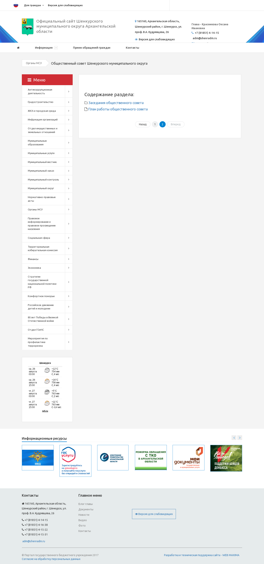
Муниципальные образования (37, 142)
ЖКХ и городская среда (42, 110)
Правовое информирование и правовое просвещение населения (42, 223)
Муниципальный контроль (43, 179)
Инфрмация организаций (43, 119)
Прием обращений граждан (91, 47)
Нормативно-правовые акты (42, 199)
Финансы (33, 259)
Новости (83, 514)
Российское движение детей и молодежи (41, 307)
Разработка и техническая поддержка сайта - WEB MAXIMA (201, 555)
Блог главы (85, 504)
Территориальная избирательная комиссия (43, 248)
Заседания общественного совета (116, 103)
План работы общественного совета (117, 109)
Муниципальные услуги (41, 153)
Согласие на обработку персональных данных (51, 559)
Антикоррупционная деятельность (40, 91)
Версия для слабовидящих (65, 5)
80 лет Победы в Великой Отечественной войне (43, 319)
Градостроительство (40, 102)
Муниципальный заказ (41, 170)
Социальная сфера (39, 237)
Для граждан (32, 5)
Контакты (132, 47)
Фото (82, 525)
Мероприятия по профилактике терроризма (38, 342)
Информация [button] (44, 47)
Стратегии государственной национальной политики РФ (42, 282)
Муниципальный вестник (42, 162)
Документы (85, 509)
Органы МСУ (34, 63)
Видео (82, 520)
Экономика (34, 267)
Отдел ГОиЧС (36, 329)
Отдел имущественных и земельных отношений (42, 130)
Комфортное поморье (41, 296)
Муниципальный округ (41, 188)
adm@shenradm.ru (33, 541)
